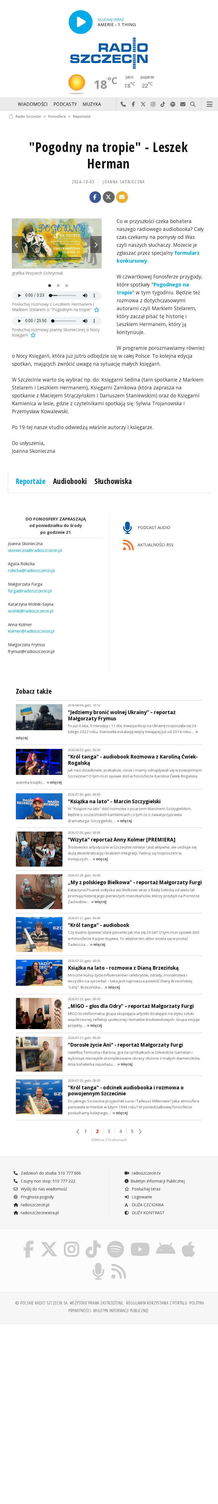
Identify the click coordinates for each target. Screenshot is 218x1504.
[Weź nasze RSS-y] (119, 1264)
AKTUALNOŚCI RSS (155, 544)
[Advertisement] (58, 1371)
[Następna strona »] (140, 1132)
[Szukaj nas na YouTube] (140, 1241)
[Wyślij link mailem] (122, 197)
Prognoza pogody (37, 1196)
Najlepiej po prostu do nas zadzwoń (123, 104)
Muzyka (92, 104)
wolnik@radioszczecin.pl (30, 611)
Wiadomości (33, 104)
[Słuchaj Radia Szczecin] (80, 22)
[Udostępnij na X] (109, 197)
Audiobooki (70, 481)
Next (96, 244)
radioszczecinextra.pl (39, 1212)
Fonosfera (57, 116)
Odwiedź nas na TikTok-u (163, 104)
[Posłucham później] (96, 309)
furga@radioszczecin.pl (30, 591)
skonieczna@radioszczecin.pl (35, 550)
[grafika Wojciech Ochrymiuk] (57, 243)
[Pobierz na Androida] (166, 1241)
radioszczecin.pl (34, 1204)
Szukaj (193, 104)
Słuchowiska (113, 481)
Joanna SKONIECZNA (124, 182)
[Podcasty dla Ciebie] (98, 1264)
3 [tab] (65, 286)
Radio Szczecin (28, 116)
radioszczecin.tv (146, 1173)
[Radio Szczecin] (109, 53)
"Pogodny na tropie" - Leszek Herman (108, 155)
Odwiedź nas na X (143, 104)
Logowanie (141, 1196)
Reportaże (82, 116)
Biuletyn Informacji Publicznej (158, 1181)
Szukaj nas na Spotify (173, 104)
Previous (17, 244)
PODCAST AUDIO (153, 527)
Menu (209, 104)
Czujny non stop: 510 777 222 (47, 1181)
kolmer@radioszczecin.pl (31, 631)
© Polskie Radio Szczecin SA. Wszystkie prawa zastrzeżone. (69, 1303)
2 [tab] (57, 286)
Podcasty (65, 104)
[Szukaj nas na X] (49, 1241)
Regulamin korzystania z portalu (156, 1303)
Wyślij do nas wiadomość (183, 104)
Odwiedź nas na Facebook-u (133, 104)
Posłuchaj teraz (145, 1189)
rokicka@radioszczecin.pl (31, 570)
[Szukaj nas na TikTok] (93, 1241)
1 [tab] (48, 286)
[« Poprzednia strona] (78, 1132)
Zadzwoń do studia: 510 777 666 (50, 1173)
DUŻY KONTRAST (148, 1212)
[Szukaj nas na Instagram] (71, 1241)
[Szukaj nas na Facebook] (28, 1241)
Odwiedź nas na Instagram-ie (153, 104)
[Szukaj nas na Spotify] (115, 1241)
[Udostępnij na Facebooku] (95, 197)
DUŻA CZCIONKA (147, 1204)
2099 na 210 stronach (109, 1139)
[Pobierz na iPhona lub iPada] (188, 1241)
